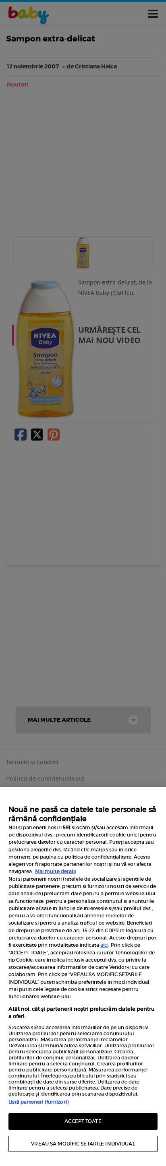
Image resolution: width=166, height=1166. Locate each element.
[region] (83, 976)
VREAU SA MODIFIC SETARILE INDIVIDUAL (83, 1144)
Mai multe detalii (55, 871)
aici (104, 945)
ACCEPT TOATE (82, 1121)
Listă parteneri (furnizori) (38, 1102)
